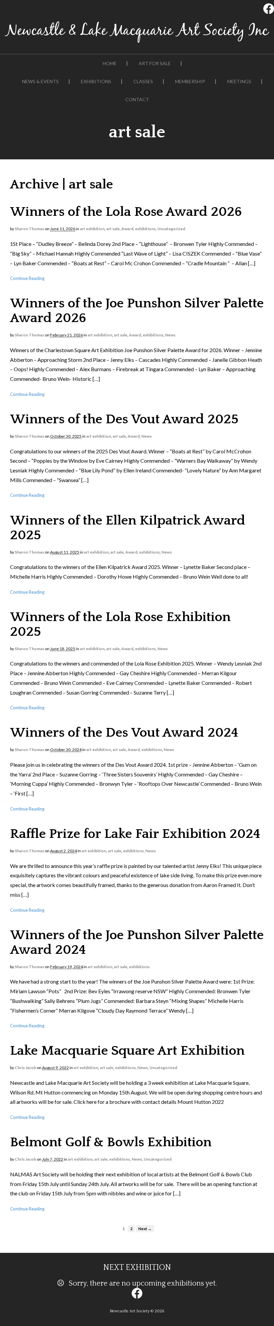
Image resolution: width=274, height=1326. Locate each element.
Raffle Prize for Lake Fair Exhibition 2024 (135, 834)
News (170, 334)
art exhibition (92, 228)
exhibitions (145, 228)
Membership (190, 81)
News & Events (40, 81)
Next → (145, 1228)
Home (110, 63)
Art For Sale (155, 63)
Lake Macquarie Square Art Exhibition (127, 1050)
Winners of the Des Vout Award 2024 (124, 732)
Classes (143, 81)
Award (127, 228)
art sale (113, 228)
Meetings (239, 81)
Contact (137, 99)
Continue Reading (27, 278)
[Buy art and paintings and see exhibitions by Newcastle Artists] (137, 43)
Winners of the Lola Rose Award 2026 (126, 211)
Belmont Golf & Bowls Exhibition (111, 1142)
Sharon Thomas (29, 228)
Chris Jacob (25, 1067)
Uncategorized (171, 228)
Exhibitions (96, 81)
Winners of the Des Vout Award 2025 (124, 419)
